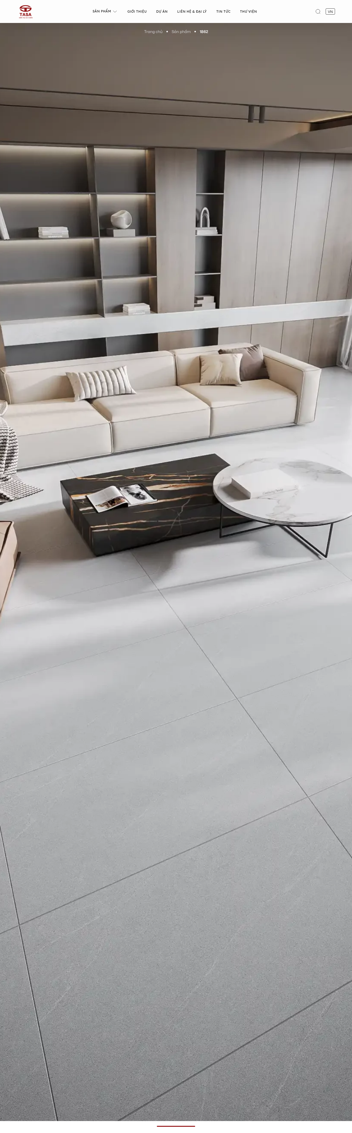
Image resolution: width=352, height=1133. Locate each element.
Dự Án (162, 11)
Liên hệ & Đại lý (192, 11)
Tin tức (223, 11)
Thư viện (248, 11)
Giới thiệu (137, 11)
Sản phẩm (102, 11)
